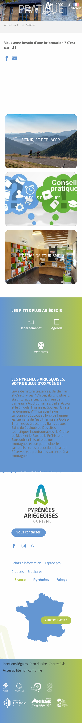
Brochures (34, 572)
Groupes (17, 572)
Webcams (41, 352)
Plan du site (38, 664)
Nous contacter (28, 532)
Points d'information (26, 563)
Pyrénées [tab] (41, 580)
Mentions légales (15, 664)
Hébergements (31, 328)
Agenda (57, 328)
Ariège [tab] (62, 580)
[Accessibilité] (69, 4)
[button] (76, 5)
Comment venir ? (56, 620)
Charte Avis (57, 664)
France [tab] (20, 580)
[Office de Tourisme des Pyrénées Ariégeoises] (48, 9)
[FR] (76, 5)
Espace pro (53, 563)
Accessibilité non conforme (22, 670)
